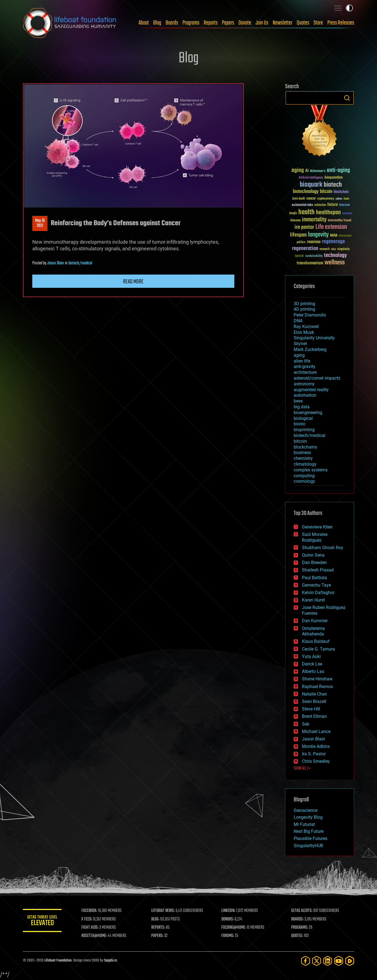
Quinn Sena (313, 555)
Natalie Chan (314, 694)
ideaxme (295, 221)
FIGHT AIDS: (90, 927)
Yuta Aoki (311, 656)
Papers (228, 23)
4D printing (304, 309)
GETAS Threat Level (42, 921)
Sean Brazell (314, 701)
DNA (298, 320)
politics (301, 242)
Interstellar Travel (339, 221)
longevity (318, 234)
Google (293, 213)
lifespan (298, 235)
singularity (343, 249)
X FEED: (86, 919)
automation (305, 395)
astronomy (304, 383)
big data (302, 406)
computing (304, 475)
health (306, 212)
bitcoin (326, 192)
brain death (298, 199)
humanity (347, 213)
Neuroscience (345, 236)
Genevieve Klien (317, 527)
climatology (305, 464)
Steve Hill (311, 708)
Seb (305, 724)
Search (347, 97)
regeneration (305, 248)
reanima (313, 242)
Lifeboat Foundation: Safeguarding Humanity (70, 23)
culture (339, 198)
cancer (311, 199)
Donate (244, 23)
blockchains (305, 447)
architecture (305, 372)
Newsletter (282, 23)
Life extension (331, 227)
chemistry (303, 458)
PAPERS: (157, 935)
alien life (302, 361)
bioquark (311, 185)
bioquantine (334, 177)
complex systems (311, 469)
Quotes (303, 23)
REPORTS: (158, 927)
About (144, 23)
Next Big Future (308, 831)
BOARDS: (297, 919)
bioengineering (308, 412)
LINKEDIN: (228, 910)
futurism (344, 205)
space (299, 255)
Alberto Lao (313, 671)
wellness (335, 262)
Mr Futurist (304, 824)
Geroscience (305, 810)
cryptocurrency (325, 199)
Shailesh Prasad (318, 570)
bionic (300, 423)
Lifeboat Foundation (57, 960)
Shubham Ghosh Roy (322, 547)
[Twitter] (316, 961)
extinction (320, 205)
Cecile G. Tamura (318, 649)
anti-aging (338, 170)
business (302, 452)
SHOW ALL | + (302, 768)
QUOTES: (297, 935)
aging (297, 170)
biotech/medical (80, 263)
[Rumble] (349, 961)
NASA (334, 235)
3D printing (304, 303)
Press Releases (340, 23)
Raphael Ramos (317, 686)
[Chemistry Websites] (319, 132)
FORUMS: (227, 935)
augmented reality (311, 389)
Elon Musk (304, 332)
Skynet (300, 343)
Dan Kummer (315, 620)
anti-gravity (304, 366)
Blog (157, 23)
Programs (190, 23)
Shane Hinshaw (317, 678)
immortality (314, 219)
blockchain (341, 192)
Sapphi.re (110, 960)
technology (335, 256)
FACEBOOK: (89, 910)
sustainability (314, 256)
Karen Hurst (313, 600)
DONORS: (227, 919)
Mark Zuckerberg (310, 349)
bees (298, 401)
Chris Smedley (316, 761)
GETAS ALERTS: (301, 910)
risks (333, 249)
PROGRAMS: (299, 927)
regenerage (333, 242)
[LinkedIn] (327, 961)
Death (346, 198)
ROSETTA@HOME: (94, 935)
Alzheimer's (317, 171)
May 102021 (40, 223)
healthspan (328, 212)
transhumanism (310, 263)
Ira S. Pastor (314, 753)
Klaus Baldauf (316, 641)
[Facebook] (305, 961)
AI (307, 171)
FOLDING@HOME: (233, 927)
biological (303, 418)
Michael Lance (316, 731)
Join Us (262, 23)
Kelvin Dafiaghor (318, 592)
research (325, 249)
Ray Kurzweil (306, 326)
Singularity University (314, 337)
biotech (333, 185)
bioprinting (304, 429)
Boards (172, 23)
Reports (210, 23)
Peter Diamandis (310, 315)
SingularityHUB (308, 845)
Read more (133, 281)
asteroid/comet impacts (317, 378)
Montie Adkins (316, 746)
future (332, 204)
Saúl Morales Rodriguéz (315, 537)
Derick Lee (312, 664)
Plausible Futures (310, 838)
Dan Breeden (314, 562)
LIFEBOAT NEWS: (163, 910)
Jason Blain (55, 263)
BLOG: (155, 919)
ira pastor (304, 227)
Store (318, 23)
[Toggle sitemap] (338, 8)
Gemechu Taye (316, 585)
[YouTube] (338, 961)
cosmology (304, 481)
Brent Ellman (314, 716)
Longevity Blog (308, 817)
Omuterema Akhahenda (313, 631)
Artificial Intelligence (311, 178)
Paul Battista (314, 577)
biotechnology (305, 192)
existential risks (302, 205)
